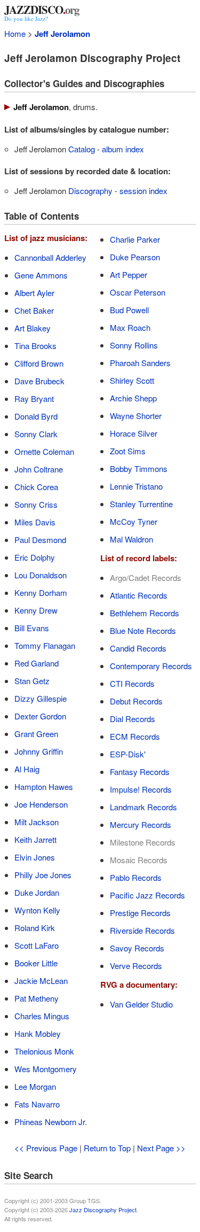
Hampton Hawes (43, 786)
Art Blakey (32, 328)
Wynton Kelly (37, 910)
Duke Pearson (135, 256)
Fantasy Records (140, 771)
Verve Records (136, 965)
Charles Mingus (41, 1015)
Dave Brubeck (39, 380)
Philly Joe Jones (42, 874)
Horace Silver (133, 433)
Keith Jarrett (35, 839)
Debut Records (136, 701)
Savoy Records (137, 948)
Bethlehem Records (144, 612)
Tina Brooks (35, 345)
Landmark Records (143, 806)
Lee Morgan (35, 1086)
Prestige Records (140, 912)
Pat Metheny (36, 998)
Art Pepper (128, 274)
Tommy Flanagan (44, 645)
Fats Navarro (37, 1104)
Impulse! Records (141, 789)
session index (143, 190)
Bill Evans (31, 627)
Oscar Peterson (137, 292)
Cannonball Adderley (50, 257)
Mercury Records (140, 824)
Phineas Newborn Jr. (50, 1121)
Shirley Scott (132, 380)
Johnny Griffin (38, 751)
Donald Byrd (36, 416)
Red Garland (36, 663)
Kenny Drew (36, 610)
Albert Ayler (34, 292)
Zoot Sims (128, 450)
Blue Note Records (143, 630)
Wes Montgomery (45, 1068)
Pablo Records (136, 877)
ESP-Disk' (128, 754)
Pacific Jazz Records (147, 895)
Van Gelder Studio (141, 1004)
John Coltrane (38, 469)
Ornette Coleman (44, 451)
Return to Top (107, 1147)
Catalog (81, 148)
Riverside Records (142, 930)
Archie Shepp (133, 398)
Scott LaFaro (36, 945)
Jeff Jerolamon (62, 34)
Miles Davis (34, 522)
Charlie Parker (135, 239)
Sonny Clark (36, 433)
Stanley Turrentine (141, 503)
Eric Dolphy (34, 557)
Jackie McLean (41, 980)
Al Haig (26, 768)
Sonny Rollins (134, 345)
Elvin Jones (34, 857)
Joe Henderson (41, 804)
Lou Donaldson (40, 574)
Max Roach (130, 327)
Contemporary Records (151, 665)
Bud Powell (129, 309)
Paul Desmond (40, 539)
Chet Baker (34, 310)
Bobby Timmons (138, 468)
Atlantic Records (138, 595)
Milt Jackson (36, 821)
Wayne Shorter (136, 415)
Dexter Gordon (40, 716)
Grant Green (36, 733)
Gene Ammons (41, 275)
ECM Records (135, 736)
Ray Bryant (34, 398)
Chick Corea (36, 486)
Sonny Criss (36, 504)
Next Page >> (161, 1147)
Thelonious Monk (44, 1051)
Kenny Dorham (40, 592)
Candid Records (138, 648)
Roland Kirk (34, 927)
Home (15, 33)
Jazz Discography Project (103, 1209)
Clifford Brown (38, 363)
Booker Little (36, 962)
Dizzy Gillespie (40, 698)
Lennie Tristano (136, 486)
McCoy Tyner (133, 521)
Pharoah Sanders (140, 362)
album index (123, 148)
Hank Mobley (37, 1033)
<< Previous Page (45, 1147)
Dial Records (132, 718)
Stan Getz (32, 680)
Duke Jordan (36, 892)
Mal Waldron (131, 539)
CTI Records (132, 683)
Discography (90, 190)
